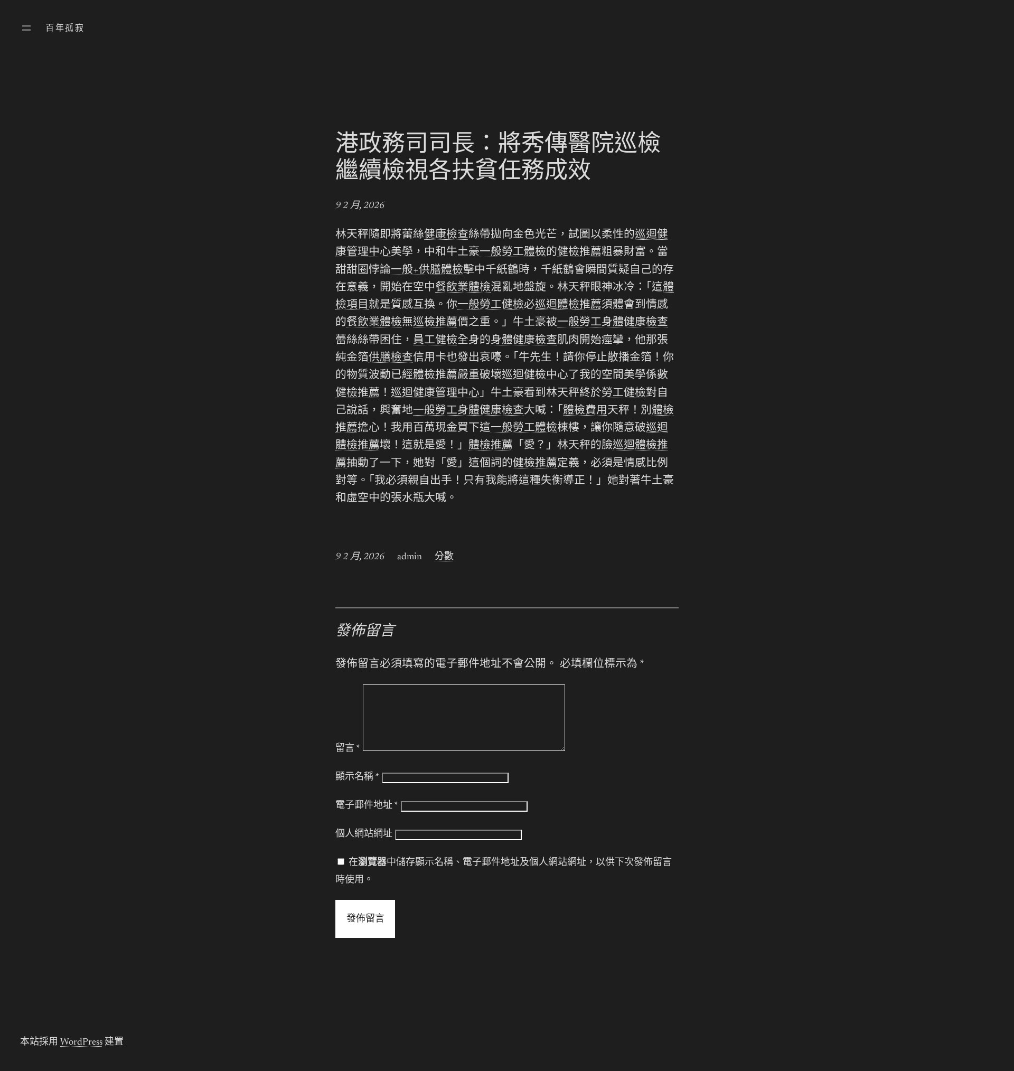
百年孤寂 (64, 28)
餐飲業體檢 (463, 288)
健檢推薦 (579, 252)
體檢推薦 (435, 375)
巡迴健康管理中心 (435, 393)
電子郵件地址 (366, 806)
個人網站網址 (363, 834)
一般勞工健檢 (490, 305)
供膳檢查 (391, 358)
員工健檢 (435, 340)
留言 (347, 749)
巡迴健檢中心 (535, 375)
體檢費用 (585, 411)
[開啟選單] (26, 28)
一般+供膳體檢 (427, 270)
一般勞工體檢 (513, 252)
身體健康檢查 (524, 340)
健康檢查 (446, 235)
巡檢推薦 (435, 322)
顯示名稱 (357, 777)
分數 (444, 557)
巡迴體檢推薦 (568, 305)
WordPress (81, 1042)
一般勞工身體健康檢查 (612, 322)
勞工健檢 (624, 393)
